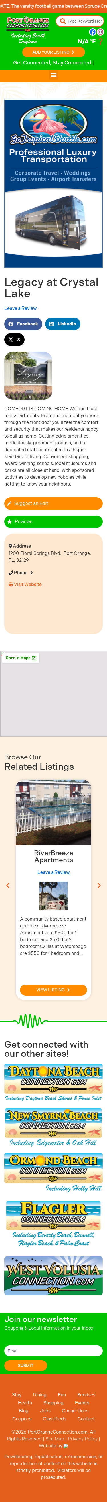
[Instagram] (100, 32)
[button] (53, 75)
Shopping (53, 1403)
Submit (25, 1365)
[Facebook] (92, 32)
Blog (24, 1411)
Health (25, 1403)
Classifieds (54, 1419)
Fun (62, 1395)
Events (82, 1403)
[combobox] (80, 21)
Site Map (54, 1439)
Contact (86, 1419)
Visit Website (27, 584)
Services (86, 1395)
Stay (16, 1395)
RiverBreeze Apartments (53, 856)
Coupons (22, 1419)
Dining (40, 1395)
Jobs (45, 1411)
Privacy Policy (83, 1439)
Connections (75, 1411)
